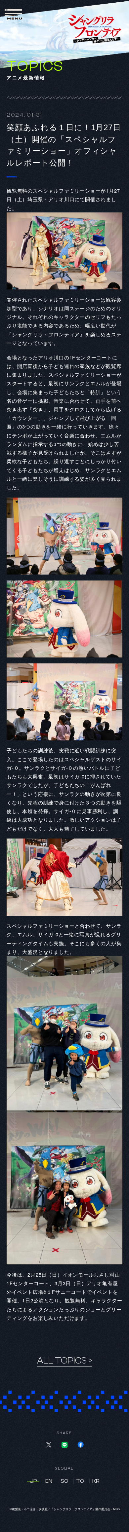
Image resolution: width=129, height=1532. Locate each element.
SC (64, 1481)
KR (96, 1481)
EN (48, 1481)
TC (80, 1481)
